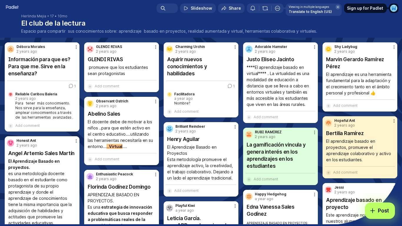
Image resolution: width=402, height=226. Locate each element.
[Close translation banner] (337, 7)
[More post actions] (76, 47)
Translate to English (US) (310, 11)
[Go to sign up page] (393, 8)
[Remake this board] (265, 8)
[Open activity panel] (253, 8)
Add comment (27, 125)
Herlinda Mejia (33, 16)
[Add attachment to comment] (10, 126)
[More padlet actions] (277, 8)
